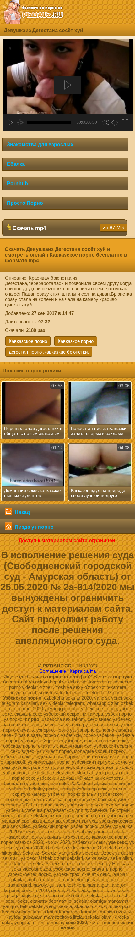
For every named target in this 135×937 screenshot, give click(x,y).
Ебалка (16, 164)
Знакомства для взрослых (40, 144)
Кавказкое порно (76, 341)
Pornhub (17, 183)
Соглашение (52, 671)
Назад (22, 512)
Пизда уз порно (34, 527)
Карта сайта (83, 671)
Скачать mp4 (67, 228)
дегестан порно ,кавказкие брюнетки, (49, 351)
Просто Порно (25, 203)
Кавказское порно (28, 341)
